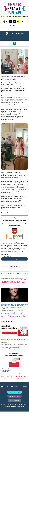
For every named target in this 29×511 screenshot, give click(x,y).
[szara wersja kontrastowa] (7, 21)
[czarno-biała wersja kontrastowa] (10, 21)
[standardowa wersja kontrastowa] (3, 21)
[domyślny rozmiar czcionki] (10, 25)
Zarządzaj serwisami (6, 256)
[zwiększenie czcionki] (14, 25)
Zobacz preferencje (14, 266)
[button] (27, 242)
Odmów (14, 262)
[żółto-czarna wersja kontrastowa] (14, 21)
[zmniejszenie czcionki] (23, 21)
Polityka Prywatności (13, 268)
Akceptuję (14, 259)
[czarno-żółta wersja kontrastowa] (18, 21)
